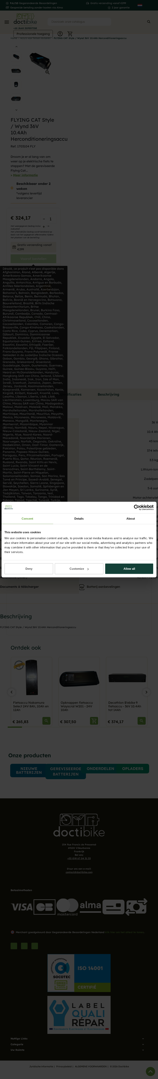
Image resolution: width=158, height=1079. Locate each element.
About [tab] (130, 518)
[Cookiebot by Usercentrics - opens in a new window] (137, 507)
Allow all (129, 568)
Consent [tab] (27, 518)
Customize (77, 568)
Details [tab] (79, 518)
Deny (28, 568)
